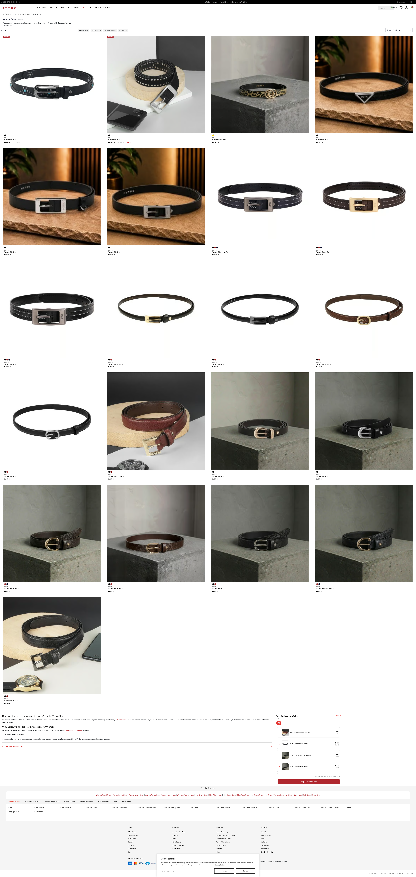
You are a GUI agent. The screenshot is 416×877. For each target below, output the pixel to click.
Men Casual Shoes (201, 795)
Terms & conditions (223, 842)
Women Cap (123, 30)
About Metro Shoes (178, 832)
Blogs (218, 852)
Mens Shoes (132, 832)
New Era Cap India (267, 852)
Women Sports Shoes (168, 795)
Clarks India (265, 845)
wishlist (401, 7)
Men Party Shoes (243, 795)
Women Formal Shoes (136, 795)
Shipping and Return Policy (225, 835)
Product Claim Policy (223, 838)
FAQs (174, 838)
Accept (224, 871)
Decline (245, 871)
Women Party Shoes (152, 795)
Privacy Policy (221, 845)
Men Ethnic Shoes (215, 795)
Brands (130, 842)
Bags (130, 852)
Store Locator (401, 2)
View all (338, 716)
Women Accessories (23, 14)
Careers (175, 835)
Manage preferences (168, 871)
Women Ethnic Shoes (120, 795)
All (279, 723)
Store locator (177, 842)
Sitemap (219, 849)
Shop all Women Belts (309, 782)
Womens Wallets (110, 30)
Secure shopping (222, 832)
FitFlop (263, 838)
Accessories (10, 14)
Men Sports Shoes (257, 795)
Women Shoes (279, 795)
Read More (8, 26)
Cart (411, 7)
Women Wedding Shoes (185, 795)
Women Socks (96, 30)
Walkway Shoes (266, 835)
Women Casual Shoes (103, 795)
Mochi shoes (265, 832)
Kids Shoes (288, 795)
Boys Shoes (298, 795)
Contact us (176, 849)
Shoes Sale (316, 795)
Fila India (264, 842)
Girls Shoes (307, 795)
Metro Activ (265, 849)
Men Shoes (268, 795)
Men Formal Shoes (229, 795)
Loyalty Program (178, 845)
